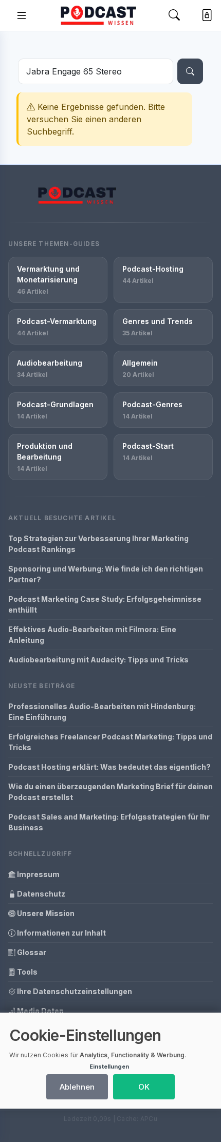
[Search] (174, 15)
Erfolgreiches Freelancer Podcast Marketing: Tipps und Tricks (110, 742)
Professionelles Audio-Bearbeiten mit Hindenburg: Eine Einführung (102, 711)
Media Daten (39, 1010)
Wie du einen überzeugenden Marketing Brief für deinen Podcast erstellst (110, 792)
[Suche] (190, 71)
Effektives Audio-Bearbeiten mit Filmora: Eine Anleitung (92, 634)
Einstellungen (109, 1066)
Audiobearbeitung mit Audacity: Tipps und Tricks (98, 659)
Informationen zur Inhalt (60, 932)
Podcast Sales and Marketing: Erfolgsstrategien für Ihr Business (109, 822)
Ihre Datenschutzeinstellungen (73, 991)
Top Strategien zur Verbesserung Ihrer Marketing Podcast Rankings (98, 544)
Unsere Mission (45, 913)
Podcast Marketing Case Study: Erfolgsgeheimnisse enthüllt (104, 604)
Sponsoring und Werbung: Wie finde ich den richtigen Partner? (105, 574)
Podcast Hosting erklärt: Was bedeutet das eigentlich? (109, 767)
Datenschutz (40, 893)
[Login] (205, 15)
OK (144, 1087)
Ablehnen (77, 1087)
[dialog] (110, 1061)
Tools (26, 971)
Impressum (37, 874)
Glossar (30, 952)
